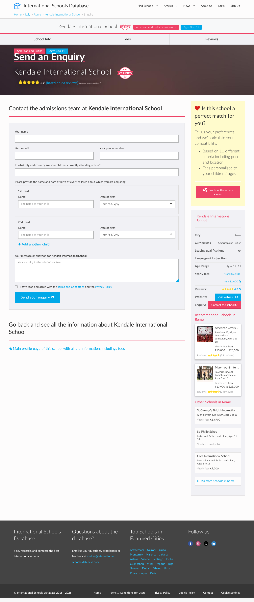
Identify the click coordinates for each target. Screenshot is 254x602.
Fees (127, 39)
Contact (208, 592)
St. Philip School (207, 431)
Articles (169, 5)
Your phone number (112, 148)
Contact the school (223, 305)
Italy (27, 14)
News (187, 5)
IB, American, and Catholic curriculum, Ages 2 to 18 (225, 375)
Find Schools (146, 5)
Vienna (145, 559)
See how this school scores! (220, 192)
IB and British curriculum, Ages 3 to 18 (217, 415)
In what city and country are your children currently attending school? (57, 165)
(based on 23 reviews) (62, 82)
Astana (134, 559)
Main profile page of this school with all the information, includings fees (69, 348)
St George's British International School (222, 410)
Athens (156, 568)
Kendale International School (62, 14)
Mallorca (151, 554)
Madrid (161, 563)
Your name (21, 131)
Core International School (213, 456)
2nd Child (24, 222)
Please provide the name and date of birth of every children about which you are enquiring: (70, 181)
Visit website (226, 297)
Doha (169, 559)
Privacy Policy (103, 286)
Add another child (35, 244)
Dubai (145, 568)
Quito (162, 550)
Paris (153, 573)
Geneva (134, 568)
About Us (206, 5)
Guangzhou (137, 563)
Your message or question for (51, 255)
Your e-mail (22, 148)
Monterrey (136, 554)
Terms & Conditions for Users (127, 592)
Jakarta (163, 554)
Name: (22, 196)
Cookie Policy (187, 592)
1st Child (23, 191)
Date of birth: (108, 196)
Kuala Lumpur (138, 573)
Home (18, 14)
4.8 (236, 289)
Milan (150, 563)
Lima (167, 568)
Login (221, 5)
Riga (170, 563)
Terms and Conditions (71, 286)
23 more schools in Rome (218, 481)
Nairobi (151, 550)
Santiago (158, 559)
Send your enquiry (36, 297)
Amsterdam (137, 550)
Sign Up (235, 5)
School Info (42, 39)
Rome (37, 14)
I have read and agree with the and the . (66, 286)
